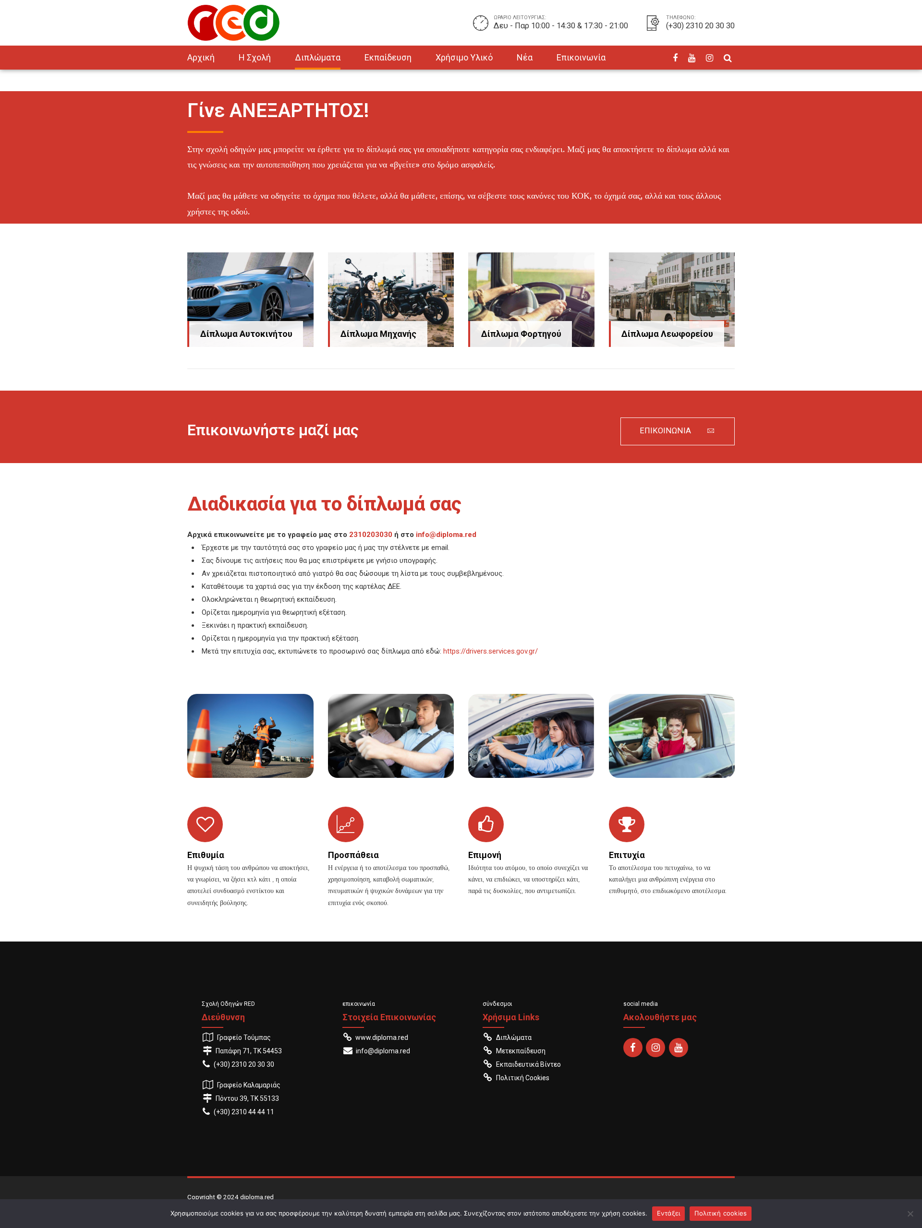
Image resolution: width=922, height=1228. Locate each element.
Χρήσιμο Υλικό (464, 57)
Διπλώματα (317, 57)
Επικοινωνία (581, 57)
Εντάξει (668, 1213)
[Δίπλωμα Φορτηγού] (531, 299)
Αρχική (201, 57)
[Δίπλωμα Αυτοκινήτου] (250, 299)
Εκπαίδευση (388, 57)
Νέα (525, 57)
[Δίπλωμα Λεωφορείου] (672, 299)
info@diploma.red (446, 534)
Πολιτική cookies (720, 1213)
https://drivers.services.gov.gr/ (490, 651)
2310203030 (370, 534)
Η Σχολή (255, 57)
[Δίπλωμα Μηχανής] (391, 299)
